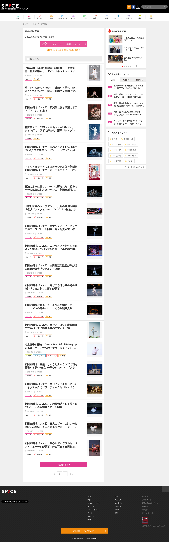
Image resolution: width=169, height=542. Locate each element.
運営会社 (145, 496)
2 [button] (124, 66)
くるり (130, 161)
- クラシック (91, 506)
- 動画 (116, 496)
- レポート (117, 506)
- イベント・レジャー (94, 503)
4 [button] (128, 66)
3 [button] (126, 66)
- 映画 (89, 519)
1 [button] (122, 66)
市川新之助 (116, 144)
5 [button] (130, 66)
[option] (126, 49)
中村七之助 (116, 150)
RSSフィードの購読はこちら (85, 531)
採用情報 (145, 506)
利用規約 (145, 509)
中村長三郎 (116, 161)
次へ (71, 474)
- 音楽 (89, 496)
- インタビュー (119, 503)
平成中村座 (132, 155)
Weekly (126, 79)
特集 (34, 24)
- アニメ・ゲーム (93, 509)
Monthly (139, 79)
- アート (89, 513)
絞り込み (34, 58)
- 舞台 (89, 499)
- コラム (116, 509)
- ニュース (117, 499)
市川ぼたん (132, 144)
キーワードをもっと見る (133, 167)
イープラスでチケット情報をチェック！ (65, 44)
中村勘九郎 (132, 150)
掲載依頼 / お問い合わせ (150, 503)
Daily (113, 79)
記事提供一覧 (146, 499)
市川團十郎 (128, 139)
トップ (25, 24)
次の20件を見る (63, 465)
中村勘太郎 (116, 155)
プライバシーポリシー (150, 513)
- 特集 (116, 513)
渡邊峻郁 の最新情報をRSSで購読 (64, 50)
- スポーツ (90, 516)
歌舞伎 (114, 139)
